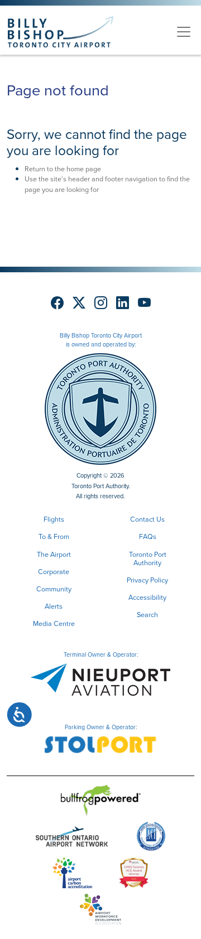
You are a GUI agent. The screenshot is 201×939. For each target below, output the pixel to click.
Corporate (53, 571)
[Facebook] (57, 303)
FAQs (147, 536)
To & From (54, 536)
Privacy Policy (147, 580)
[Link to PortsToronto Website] (100, 408)
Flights (54, 519)
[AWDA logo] (100, 911)
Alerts (54, 606)
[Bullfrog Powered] (100, 802)
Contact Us (147, 519)
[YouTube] (144, 303)
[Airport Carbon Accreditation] (72, 875)
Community (53, 589)
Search (147, 614)
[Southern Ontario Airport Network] (72, 839)
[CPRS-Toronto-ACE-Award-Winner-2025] (134, 875)
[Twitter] (79, 303)
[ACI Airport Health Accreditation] (151, 839)
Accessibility (147, 597)
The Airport (54, 554)
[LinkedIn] (122, 303)
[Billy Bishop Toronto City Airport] (60, 31)
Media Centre (54, 623)
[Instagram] (101, 303)
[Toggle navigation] (184, 31)
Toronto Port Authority (147, 558)
